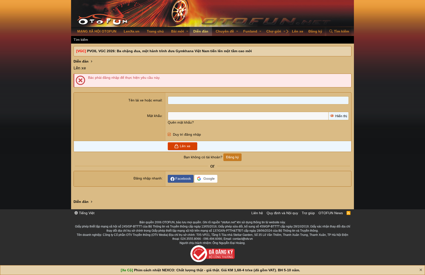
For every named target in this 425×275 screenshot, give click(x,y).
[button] (187, 31)
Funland (250, 31)
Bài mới (177, 31)
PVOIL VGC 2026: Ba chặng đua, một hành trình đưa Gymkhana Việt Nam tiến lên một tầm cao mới (169, 51)
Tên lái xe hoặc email (145, 100)
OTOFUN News (331, 213)
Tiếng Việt (86, 213)
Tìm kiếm (81, 40)
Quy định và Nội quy (282, 213)
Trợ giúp (308, 213)
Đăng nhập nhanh (148, 178)
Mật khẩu (154, 116)
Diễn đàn (200, 31)
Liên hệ (257, 213)
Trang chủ (155, 31)
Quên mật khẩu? (181, 122)
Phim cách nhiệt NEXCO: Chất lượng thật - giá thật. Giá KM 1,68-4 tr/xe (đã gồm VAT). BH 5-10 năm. (217, 270)
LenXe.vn (131, 31)
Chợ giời (273, 31)
